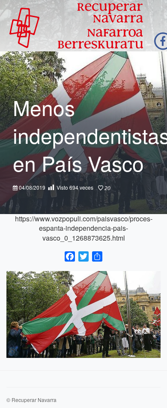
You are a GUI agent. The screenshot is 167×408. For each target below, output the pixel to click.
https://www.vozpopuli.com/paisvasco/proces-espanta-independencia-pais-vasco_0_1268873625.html (83, 228)
